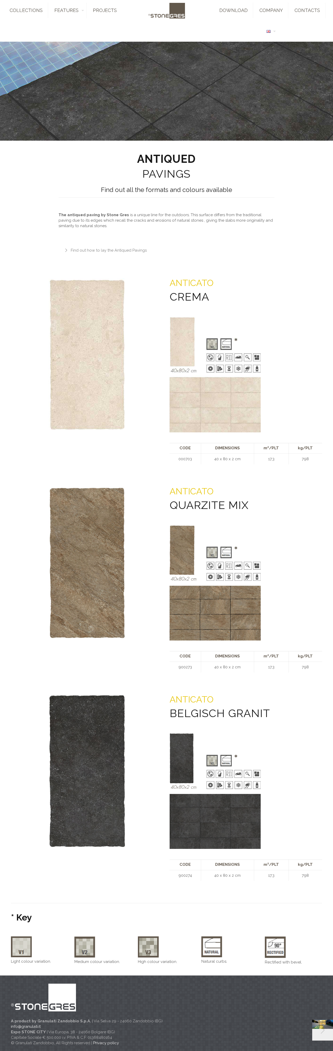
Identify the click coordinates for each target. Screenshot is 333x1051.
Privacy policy (106, 1043)
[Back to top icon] (308, 1040)
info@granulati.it (26, 1026)
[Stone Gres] (166, 10)
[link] (215, 374)
